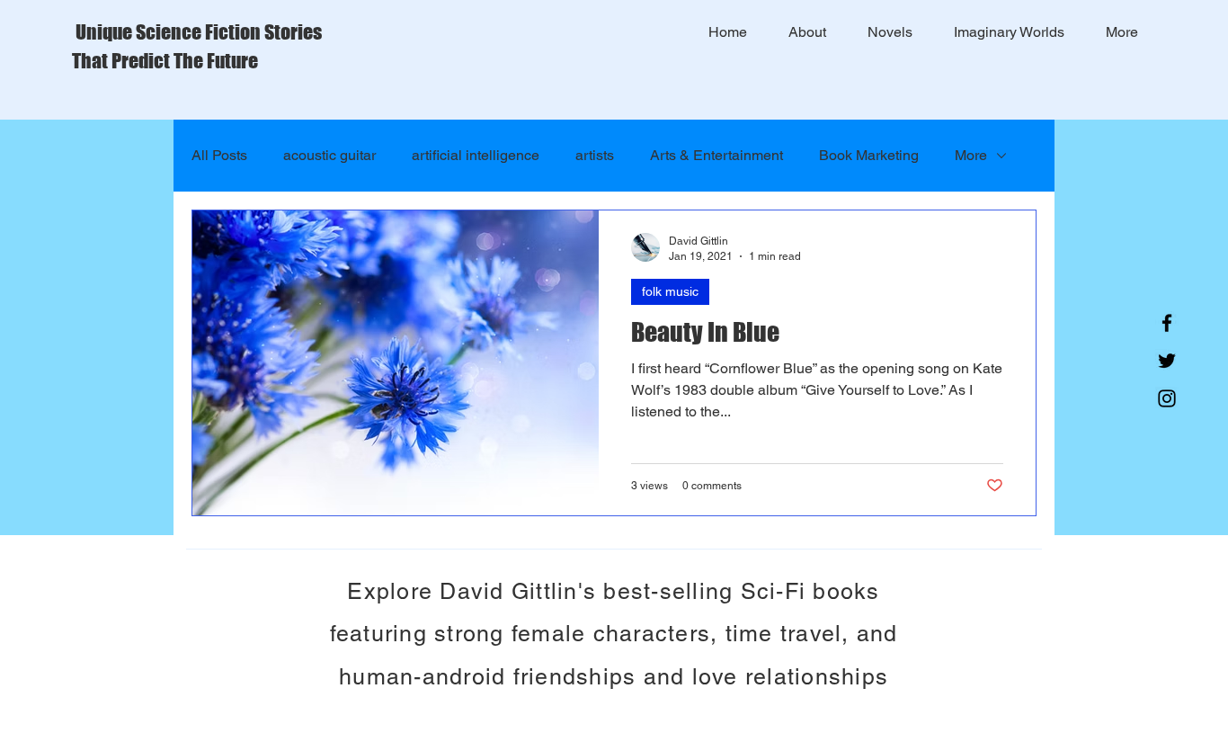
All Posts (219, 155)
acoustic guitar (329, 155)
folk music (670, 291)
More (971, 155)
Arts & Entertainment (716, 155)
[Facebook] (1167, 323)
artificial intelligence (475, 155)
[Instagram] (1167, 398)
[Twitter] (1167, 360)
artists (594, 155)
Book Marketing (869, 155)
